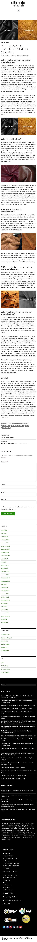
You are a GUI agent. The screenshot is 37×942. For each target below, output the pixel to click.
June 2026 (4, 530)
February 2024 (5, 571)
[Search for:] (18, 685)
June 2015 (4, 619)
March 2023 (4, 587)
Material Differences (22, 423)
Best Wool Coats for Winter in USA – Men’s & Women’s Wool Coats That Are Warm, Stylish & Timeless (18, 722)
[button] (18, 10)
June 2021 (4, 606)
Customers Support (6, 638)
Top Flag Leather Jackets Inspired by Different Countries (16, 708)
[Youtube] (20, 927)
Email (3, 492)
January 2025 (4, 565)
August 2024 (4, 568)
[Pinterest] (10, 927)
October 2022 (5, 597)
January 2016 (4, 613)
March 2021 (4, 610)
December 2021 (5, 600)
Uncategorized (5, 650)
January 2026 (4, 543)
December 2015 (5, 616)
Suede (27, 425)
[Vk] (14, 927)
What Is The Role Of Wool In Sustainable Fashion (14, 442)
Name (3, 484)
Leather (4, 423)
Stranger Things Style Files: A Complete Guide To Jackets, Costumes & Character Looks (17, 696)
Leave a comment (23, 55)
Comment (4, 462)
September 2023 (5, 581)
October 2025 (5, 552)
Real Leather (5, 425)
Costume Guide (5, 634)
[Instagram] (17, 927)
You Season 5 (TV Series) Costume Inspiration (13, 775)
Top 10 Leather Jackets (7, 436)
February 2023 (5, 590)
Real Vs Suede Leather (17, 425)
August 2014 (4, 622)
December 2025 (5, 546)
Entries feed (4, 666)
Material (11, 423)
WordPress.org (5, 672)
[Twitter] (4, 927)
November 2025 (5, 549)
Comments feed (5, 669)
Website (3, 499)
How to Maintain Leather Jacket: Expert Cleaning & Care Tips (18, 705)
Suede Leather (6, 427)
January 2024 (4, 574)
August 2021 (4, 603)
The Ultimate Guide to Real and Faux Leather (13, 767)
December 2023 (5, 578)
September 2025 (5, 555)
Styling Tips (4, 647)
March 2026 (4, 536)
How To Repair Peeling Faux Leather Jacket (13, 778)
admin (14, 55)
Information (5, 42)
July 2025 (3, 562)
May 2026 (3, 533)
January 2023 (4, 594)
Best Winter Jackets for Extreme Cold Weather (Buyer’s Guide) (18, 735)
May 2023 (3, 584)
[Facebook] (7, 927)
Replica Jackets (5, 644)
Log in (2, 662)
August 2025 (4, 559)
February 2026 (5, 539)
